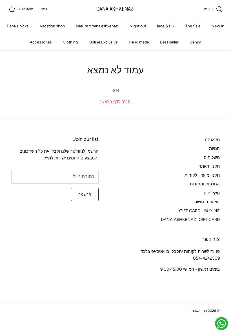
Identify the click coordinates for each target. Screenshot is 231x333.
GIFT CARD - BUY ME (199, 210)
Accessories (41, 42)
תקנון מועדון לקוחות (202, 175)
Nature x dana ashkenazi (97, 26)
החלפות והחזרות (205, 184)
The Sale (193, 26)
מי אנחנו (212, 139)
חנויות (214, 148)
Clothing (70, 42)
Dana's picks (18, 26)
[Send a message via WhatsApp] (221, 323)
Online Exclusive (103, 42)
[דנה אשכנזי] (115, 9)
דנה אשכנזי (199, 311)
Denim (195, 42)
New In (218, 26)
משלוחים (212, 157)
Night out (138, 26)
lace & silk (165, 26)
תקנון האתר (209, 166)
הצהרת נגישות (207, 201)
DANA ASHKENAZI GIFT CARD (190, 219)
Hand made (139, 42)
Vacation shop (52, 26)
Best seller (169, 42)
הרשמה (84, 194)
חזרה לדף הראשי (115, 101)
